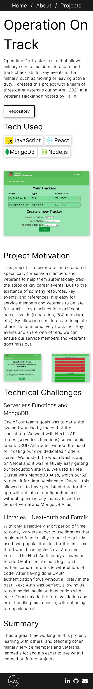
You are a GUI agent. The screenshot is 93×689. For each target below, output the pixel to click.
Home (19, 5)
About (43, 5)
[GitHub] (76, 682)
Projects (70, 5)
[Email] (84, 682)
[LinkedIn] (67, 682)
